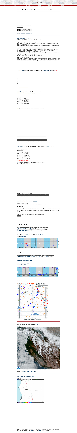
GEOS (45, 6)
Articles (15, 5)
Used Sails (39, 5)
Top (27, 6)
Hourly (53, 70)
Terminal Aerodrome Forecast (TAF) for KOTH (24, 260)
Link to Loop (19, 326)
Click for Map (19, 97)
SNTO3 (18, 229)
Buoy (38, 6)
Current (21, 91)
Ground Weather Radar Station (24, 376)
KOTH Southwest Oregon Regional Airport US (24, 256)
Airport (40, 6)
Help (30, 38)
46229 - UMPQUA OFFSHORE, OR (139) (23, 230)
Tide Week (48, 146)
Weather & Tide (50, 5)
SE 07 (36, 256)
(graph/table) (23, 236)
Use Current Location (20, 27)
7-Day (32, 6)
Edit (26, 38)
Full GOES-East (33, 371)
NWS (36, 6)
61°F (47, 256)
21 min (34, 256)
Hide (28, 38)
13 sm (32, 256)
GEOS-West (23, 371)
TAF (49, 6)
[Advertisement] (38, 17)
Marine (30, 6)
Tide (34, 6)
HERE (32, 430)
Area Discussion (21, 201)
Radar (47, 6)
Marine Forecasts (21, 38)
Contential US (27, 371)
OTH (28, 263)
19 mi (30, 228)
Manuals (62, 5)
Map (42, 6)
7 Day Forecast (20, 70)
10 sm (39, 256)
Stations (18, 227)
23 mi (30, 229)
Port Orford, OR (28, 234)
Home (4, 5)
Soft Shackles (28, 5)
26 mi (30, 230)
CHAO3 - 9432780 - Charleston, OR (22, 228)
